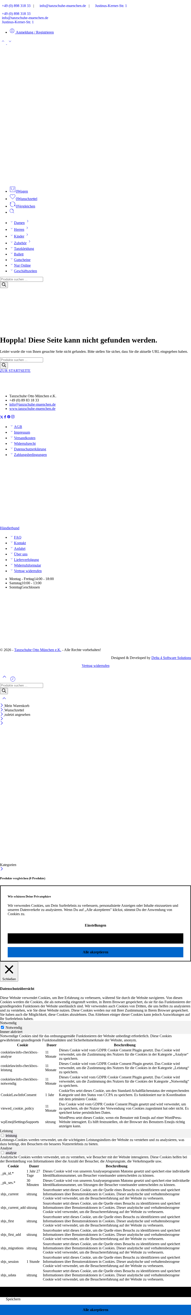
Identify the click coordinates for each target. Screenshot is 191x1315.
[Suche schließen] (4, 701)
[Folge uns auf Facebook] (5, 417)
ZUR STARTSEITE (15, 371)
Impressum (22, 432)
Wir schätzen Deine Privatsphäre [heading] (29, 896)
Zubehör (20, 243)
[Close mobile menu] (1, 723)
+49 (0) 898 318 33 (15, 6)
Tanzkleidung (24, 249)
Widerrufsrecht (25, 443)
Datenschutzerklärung (30, 449)
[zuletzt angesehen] (13, 681)
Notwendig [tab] (8, 1023)
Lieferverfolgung (26, 560)
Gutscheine (22, 260)
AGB (18, 427)
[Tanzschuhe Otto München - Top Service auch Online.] (95, 180)
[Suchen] (11, 212)
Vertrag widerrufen (28, 571)
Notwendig (14, 1028)
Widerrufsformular (27, 565)
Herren (19, 229)
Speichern (13, 1299)
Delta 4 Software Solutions (171, 658)
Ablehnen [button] (95, 938)
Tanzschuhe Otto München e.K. (37, 650)
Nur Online (22, 265)
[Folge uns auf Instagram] (13, 417)
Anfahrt (19, 548)
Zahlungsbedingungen (30, 455)
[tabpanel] (95, 1081)
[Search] (4, 285)
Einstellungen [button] (95, 925)
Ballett (19, 254)
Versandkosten (24, 438)
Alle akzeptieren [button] (95, 952)
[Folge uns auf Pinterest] (9, 417)
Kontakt (20, 543)
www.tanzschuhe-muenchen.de (32, 409)
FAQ (17, 537)
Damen (19, 223)
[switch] (2, 1135)
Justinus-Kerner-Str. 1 (109, 6)
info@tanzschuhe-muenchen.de (61, 6)
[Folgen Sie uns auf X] (1, 417)
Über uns (20, 554)
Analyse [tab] (6, 1148)
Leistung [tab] (6, 1131)
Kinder (19, 236)
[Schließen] (2, 706)
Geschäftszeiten (25, 271)
